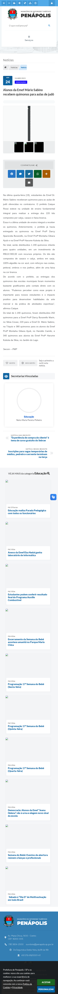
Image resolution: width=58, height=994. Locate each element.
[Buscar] (49, 25)
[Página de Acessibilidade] (35, 3)
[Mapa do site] (30, 3)
